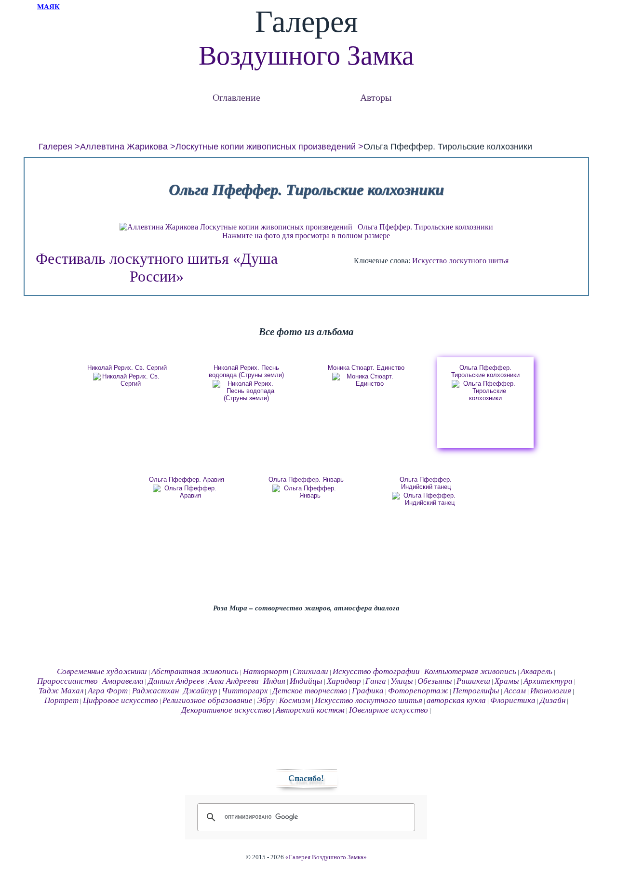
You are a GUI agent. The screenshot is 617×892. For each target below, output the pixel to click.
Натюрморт (265, 671)
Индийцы (306, 681)
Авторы (375, 97)
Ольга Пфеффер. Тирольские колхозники (485, 371)
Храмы (507, 681)
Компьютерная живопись (470, 671)
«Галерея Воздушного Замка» (326, 857)
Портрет (61, 700)
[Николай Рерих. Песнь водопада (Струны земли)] (246, 391)
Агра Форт (108, 690)
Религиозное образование (207, 700)
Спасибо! (306, 778)
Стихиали (310, 671)
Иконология (550, 690)
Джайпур (200, 690)
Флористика (513, 700)
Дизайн (552, 700)
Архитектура (548, 681)
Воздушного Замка (306, 55)
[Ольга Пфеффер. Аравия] (186, 492)
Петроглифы (476, 690)
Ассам (515, 690)
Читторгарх (245, 690)
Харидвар (344, 681)
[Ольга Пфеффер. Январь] (306, 492)
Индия (274, 681)
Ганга (375, 681)
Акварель (536, 671)
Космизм (294, 700)
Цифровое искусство (120, 700)
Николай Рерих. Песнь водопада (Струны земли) (246, 371)
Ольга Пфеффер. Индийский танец (426, 483)
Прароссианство (67, 681)
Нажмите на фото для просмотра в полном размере (306, 235)
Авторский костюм (310, 710)
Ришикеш (473, 681)
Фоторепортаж (418, 690)
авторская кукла (456, 700)
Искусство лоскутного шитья (460, 261)
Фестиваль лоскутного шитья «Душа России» (157, 267)
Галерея (55, 146)
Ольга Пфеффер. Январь (306, 479)
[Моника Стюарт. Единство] (365, 380)
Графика (368, 690)
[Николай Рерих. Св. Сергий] (126, 380)
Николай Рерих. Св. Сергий (127, 367)
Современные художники (102, 671)
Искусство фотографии (376, 671)
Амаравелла (123, 681)
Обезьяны (434, 681)
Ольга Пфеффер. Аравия (186, 479)
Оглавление (236, 97)
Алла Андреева (233, 681)
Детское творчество (310, 690)
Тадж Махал (61, 690)
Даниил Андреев (176, 681)
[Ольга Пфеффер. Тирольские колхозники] (485, 391)
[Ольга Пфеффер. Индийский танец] (425, 499)
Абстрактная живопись (195, 671)
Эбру (266, 700)
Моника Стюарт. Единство (366, 367)
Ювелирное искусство (388, 710)
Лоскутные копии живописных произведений (265, 146)
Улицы (401, 681)
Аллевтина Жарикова (124, 146)
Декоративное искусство (226, 710)
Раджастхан (155, 690)
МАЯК (48, 7)
